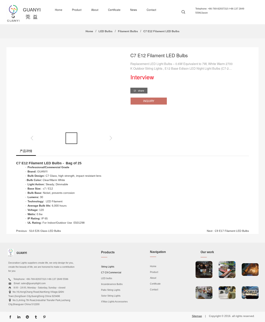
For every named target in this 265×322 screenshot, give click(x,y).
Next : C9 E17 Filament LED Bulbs (228, 230)
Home (58, 10)
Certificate (114, 10)
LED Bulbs (106, 31)
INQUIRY (148, 101)
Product (76, 10)
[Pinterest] (44, 316)
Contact (151, 10)
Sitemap (197, 316)
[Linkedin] (18, 316)
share (141, 90)
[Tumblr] (35, 316)
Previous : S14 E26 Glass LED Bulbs (38, 230)
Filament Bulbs (128, 31)
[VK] (27, 316)
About (94, 10)
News (133, 10)
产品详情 (26, 151)
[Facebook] (10, 316)
